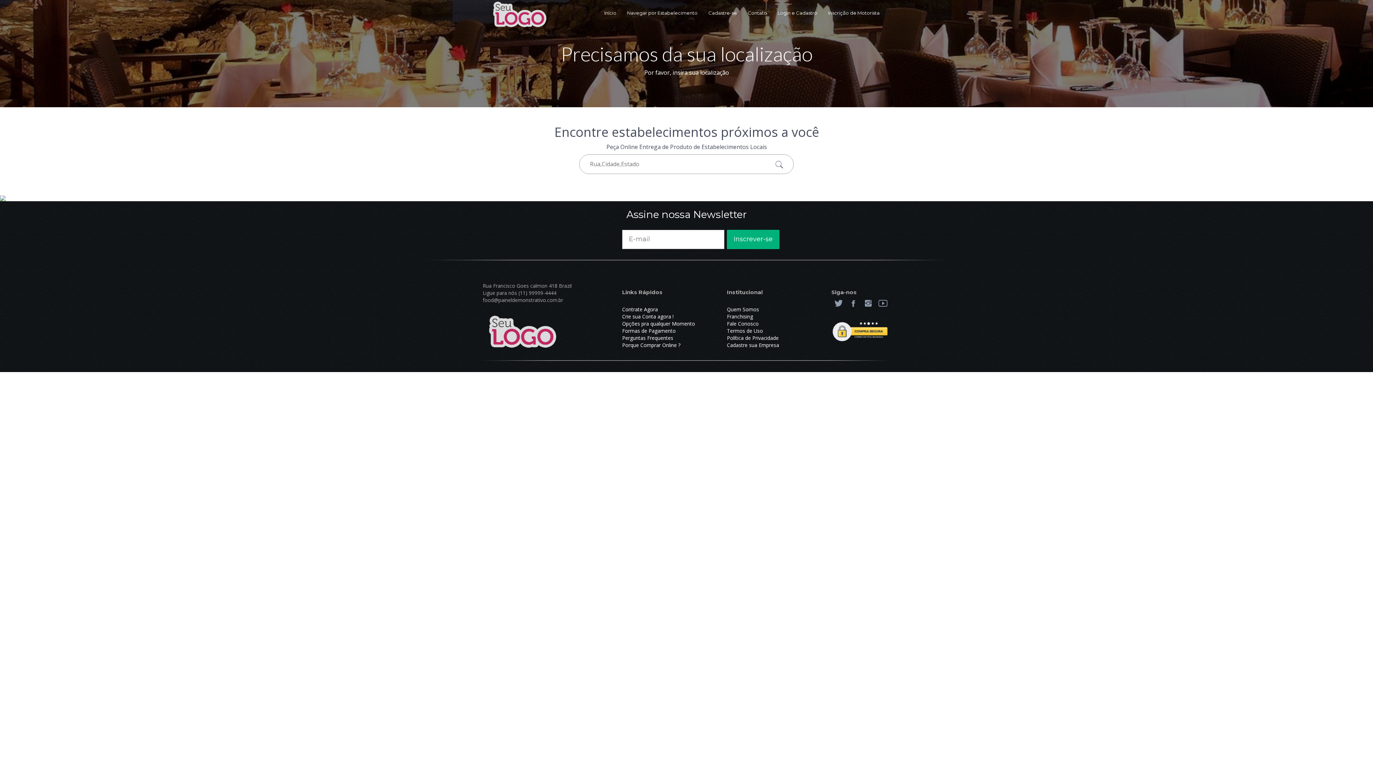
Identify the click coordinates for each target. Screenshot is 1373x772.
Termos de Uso (745, 330)
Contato (757, 13)
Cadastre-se (722, 13)
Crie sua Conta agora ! (648, 316)
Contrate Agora (640, 309)
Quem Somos (743, 309)
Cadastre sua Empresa (753, 345)
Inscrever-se (753, 239)
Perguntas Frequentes (647, 338)
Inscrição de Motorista (854, 13)
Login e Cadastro (797, 13)
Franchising (740, 316)
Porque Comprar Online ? (651, 345)
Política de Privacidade (753, 338)
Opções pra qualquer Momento (658, 323)
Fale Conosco (743, 323)
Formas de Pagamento (649, 330)
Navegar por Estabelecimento (662, 13)
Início (610, 13)
